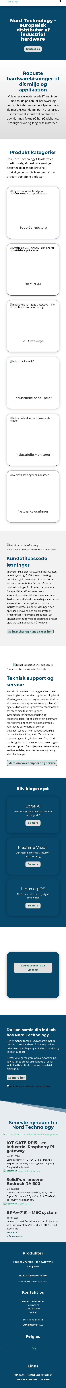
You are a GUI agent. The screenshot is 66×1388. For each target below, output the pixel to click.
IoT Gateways (44, 1262)
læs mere (12, 1232)
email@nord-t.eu (33, 1324)
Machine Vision (33, 847)
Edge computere (23, 1262)
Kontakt (19, 1375)
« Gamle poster (15, 1236)
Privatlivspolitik (26, 1379)
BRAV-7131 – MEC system (32, 1212)
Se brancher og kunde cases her (30, 631)
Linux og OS (33, 888)
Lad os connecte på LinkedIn (33, 967)
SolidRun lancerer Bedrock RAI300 (25, 1181)
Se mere (33, 823)
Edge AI (33, 806)
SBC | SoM (33, 1267)
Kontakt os (33, 49)
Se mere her (16, 1077)
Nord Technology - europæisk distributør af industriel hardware (33, 30)
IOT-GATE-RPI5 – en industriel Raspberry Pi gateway (30, 1146)
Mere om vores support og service (32, 763)
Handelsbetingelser (40, 1375)
